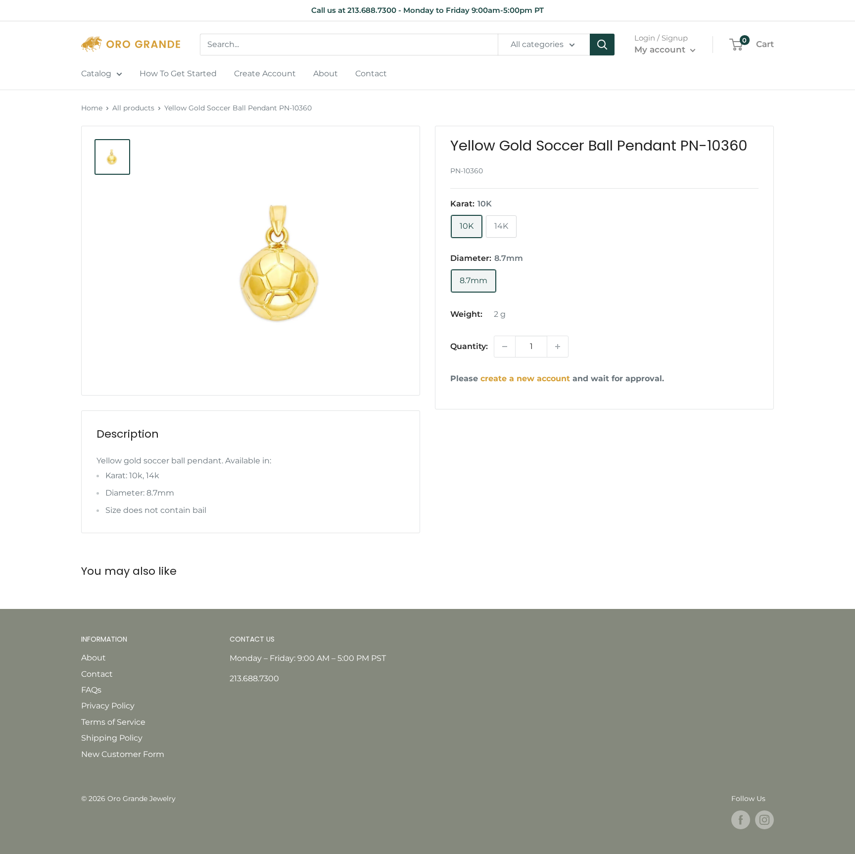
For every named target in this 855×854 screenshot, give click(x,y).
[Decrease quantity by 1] (504, 346)
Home (91, 107)
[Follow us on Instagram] (764, 819)
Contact (371, 73)
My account (661, 49)
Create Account (265, 73)
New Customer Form (122, 754)
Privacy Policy (108, 705)
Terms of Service (113, 722)
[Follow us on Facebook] (740, 819)
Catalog (96, 73)
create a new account (525, 378)
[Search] (602, 44)
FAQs (91, 690)
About (325, 73)
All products (133, 107)
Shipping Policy (111, 738)
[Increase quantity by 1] (557, 346)
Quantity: (469, 346)
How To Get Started (178, 73)
